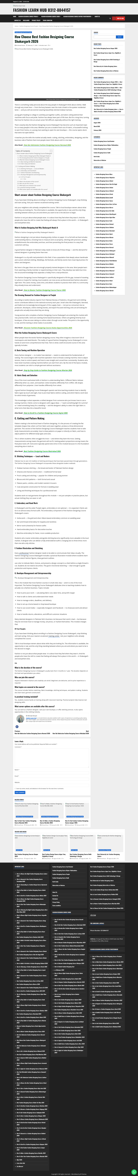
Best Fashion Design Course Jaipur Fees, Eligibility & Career (54, 855)
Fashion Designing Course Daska (104, 241)
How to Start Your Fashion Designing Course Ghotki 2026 (69, 985)
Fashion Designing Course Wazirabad (105, 231)
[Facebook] (17, 726)
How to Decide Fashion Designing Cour (64, 967)
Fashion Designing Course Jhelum (104, 187)
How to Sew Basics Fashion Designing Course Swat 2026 (106, 965)
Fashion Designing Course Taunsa (104, 201)
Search (96, 32)
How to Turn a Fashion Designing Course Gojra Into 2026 (31, 1088)
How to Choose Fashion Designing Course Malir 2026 (68, 1013)
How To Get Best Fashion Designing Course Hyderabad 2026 (69, 925)
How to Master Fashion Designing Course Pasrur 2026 (31, 1031)
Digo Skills (19, 1160)
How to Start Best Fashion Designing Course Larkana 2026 (69, 934)
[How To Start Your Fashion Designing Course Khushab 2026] (26, 811)
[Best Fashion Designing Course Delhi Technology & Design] (83, 843)
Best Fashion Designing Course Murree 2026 (28, 984)
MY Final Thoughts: (25, 177)
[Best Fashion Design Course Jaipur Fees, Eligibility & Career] (55, 843)
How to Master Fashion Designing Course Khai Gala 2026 (105, 904)
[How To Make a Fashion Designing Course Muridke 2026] (52, 811)
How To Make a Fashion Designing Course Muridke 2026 (50, 822)
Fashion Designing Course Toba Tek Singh (106, 184)
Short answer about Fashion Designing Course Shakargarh (34, 153)
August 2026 (97, 123)
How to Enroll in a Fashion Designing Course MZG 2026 (31, 991)
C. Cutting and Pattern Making (26, 166)
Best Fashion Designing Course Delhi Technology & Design (80, 855)
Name (17, 770)
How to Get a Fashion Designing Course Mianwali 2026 (31, 1051)
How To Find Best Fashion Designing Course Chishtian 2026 (32, 1106)
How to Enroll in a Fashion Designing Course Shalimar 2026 (32, 1011)
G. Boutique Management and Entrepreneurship (32, 174)
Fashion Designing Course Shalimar (105, 227)
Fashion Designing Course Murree (104, 207)
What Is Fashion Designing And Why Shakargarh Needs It (35, 156)
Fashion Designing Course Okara (104, 174)
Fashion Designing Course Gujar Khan (105, 217)
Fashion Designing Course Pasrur (104, 244)
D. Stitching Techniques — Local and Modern (31, 168)
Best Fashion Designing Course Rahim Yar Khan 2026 (30, 1103)
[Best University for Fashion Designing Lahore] (110, 843)
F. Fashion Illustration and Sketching (29, 172)
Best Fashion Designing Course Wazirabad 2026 (29, 1014)
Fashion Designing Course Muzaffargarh (106, 214)
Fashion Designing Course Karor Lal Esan (106, 204)
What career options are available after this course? (33, 189)
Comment (18, 747)
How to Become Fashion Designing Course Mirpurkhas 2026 (69, 942)
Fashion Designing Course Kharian (104, 237)
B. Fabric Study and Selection (27, 164)
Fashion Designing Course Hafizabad (105, 254)
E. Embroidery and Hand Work (27, 170)
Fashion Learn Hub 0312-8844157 (41, 10)
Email (17, 776)
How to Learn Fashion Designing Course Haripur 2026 (106, 974)
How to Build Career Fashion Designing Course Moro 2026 (69, 1044)
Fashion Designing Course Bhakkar (105, 264)
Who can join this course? (26, 183)
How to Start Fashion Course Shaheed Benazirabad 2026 (69, 946)
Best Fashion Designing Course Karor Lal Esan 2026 (30, 981)
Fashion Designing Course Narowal (104, 247)
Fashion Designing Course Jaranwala (105, 267)
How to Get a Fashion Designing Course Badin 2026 (67, 979)
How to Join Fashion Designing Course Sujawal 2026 (67, 1000)
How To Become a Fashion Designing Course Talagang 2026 (32, 1109)
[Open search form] (110, 18)
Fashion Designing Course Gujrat (104, 234)
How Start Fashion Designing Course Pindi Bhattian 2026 (31, 1054)
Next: (71, 732)
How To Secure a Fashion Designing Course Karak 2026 (106, 1009)
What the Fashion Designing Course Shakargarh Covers (34, 160)
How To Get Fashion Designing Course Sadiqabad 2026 (31, 1113)
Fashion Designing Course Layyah (104, 197)
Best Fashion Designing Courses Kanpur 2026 (105, 48)
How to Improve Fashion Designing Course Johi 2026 (68, 1040)
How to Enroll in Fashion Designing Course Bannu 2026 (106, 991)
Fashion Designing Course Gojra (104, 284)
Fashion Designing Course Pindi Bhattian (106, 261)
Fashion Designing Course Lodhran (104, 277)
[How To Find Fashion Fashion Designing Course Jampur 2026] (77, 811)
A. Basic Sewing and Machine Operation (30, 162)
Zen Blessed (20, 1166)
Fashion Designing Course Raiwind (104, 224)
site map (93, 915)
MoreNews (75, 1174)
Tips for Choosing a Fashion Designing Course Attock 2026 (32, 967)
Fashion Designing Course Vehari (104, 281)
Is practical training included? (27, 187)
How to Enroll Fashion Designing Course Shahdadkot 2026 (69, 1037)
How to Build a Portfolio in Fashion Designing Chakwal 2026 (32, 963)
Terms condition (47, 20)
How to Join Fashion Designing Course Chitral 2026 (105, 1023)
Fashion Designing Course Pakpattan (105, 177)
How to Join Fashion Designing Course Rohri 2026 (67, 1030)
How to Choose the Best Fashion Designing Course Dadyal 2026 (106, 908)
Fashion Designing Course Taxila (104, 221)
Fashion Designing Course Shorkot (104, 291)
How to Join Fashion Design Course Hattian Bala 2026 (104, 890)
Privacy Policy (36, 20)
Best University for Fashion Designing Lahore (105, 66)
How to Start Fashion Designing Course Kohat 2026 (105, 983)
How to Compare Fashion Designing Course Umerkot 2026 (69, 982)
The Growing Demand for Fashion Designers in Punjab (34, 158)
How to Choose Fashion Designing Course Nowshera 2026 (107, 1000)
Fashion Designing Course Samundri (105, 274)
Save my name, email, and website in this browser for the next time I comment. (40, 788)
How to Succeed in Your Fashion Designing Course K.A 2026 (32, 988)
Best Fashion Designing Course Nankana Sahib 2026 (30, 937)
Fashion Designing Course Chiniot (104, 181)
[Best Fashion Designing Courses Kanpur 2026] (28, 843)
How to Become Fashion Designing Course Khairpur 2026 (69, 963)
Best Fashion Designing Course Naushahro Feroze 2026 (68, 1010)
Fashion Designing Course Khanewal (105, 271)
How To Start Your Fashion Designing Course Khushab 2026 (25, 822)
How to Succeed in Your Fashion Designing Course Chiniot (32, 951)
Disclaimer (26, 20)
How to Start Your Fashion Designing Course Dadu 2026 (68, 960)
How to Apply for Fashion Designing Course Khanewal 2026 (32, 1069)
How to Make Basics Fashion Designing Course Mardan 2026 (107, 962)
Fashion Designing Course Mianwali (105, 257)
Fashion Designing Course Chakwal (105, 191)
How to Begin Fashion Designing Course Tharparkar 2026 (69, 1006)
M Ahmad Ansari (20, 45)
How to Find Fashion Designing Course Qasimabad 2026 (68, 1027)
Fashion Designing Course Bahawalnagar (106, 287)
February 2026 (97, 130)
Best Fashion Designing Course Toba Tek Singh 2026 (30, 955)
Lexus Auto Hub (21, 1163)
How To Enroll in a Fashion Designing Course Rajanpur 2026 (32, 1144)
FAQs (25, 179)
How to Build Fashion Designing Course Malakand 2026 (106, 1027)
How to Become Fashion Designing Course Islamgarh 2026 (105, 899)
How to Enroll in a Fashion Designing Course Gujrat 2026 (31, 1017)
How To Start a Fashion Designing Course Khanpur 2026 (31, 1116)
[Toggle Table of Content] (50, 151)
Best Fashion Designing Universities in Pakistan (106, 71)
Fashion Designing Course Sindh (50, 16)
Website (17, 782)
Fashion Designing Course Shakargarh (105, 251)
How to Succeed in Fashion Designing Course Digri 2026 (68, 1047)
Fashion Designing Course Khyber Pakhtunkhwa (77, 16)
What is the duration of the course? (29, 181)
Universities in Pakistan (100, 160)
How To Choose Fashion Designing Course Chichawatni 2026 (32, 1119)
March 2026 (97, 126)
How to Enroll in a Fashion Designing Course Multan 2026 (31, 896)
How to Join (120, 18)
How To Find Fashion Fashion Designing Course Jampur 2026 (76, 822)
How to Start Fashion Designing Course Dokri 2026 (67, 1034)
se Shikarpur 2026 (59, 970)
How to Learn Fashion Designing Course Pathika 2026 (104, 894)
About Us (97, 16)
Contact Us (17, 20)
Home (14, 16)
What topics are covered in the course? (30, 185)
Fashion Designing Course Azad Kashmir (104, 141)
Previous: (32, 732)
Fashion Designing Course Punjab (28, 16)
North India (97, 156)
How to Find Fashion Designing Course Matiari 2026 (67, 1003)
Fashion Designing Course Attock (104, 194)
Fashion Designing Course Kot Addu (105, 211)
